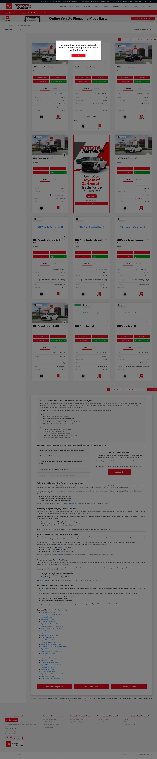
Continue (78, 55)
